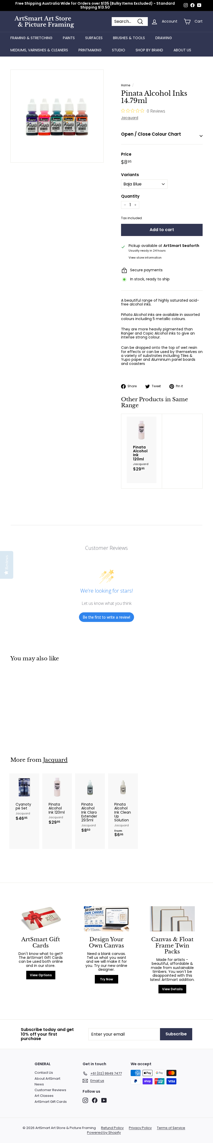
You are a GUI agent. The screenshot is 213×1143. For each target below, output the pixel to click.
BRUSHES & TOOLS (129, 37)
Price (126, 154)
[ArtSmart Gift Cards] (40, 918)
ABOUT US (182, 50)
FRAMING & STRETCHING (31, 37)
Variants (130, 175)
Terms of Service (171, 1128)
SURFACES (94, 37)
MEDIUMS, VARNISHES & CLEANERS (39, 50)
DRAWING (163, 37)
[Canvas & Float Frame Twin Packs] (172, 918)
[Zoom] (57, 116)
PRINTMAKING (90, 50)
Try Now (106, 979)
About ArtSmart (47, 1078)
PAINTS (69, 37)
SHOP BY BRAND (149, 50)
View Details (172, 989)
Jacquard (129, 117)
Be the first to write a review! (106, 617)
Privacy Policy (140, 1128)
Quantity (130, 196)
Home (125, 85)
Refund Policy (112, 1128)
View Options (41, 975)
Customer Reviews (50, 1089)
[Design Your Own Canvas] (106, 918)
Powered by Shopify (104, 1132)
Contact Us (44, 1072)
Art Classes (44, 1095)
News (39, 1084)
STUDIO (118, 50)
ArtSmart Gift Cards (51, 1101)
